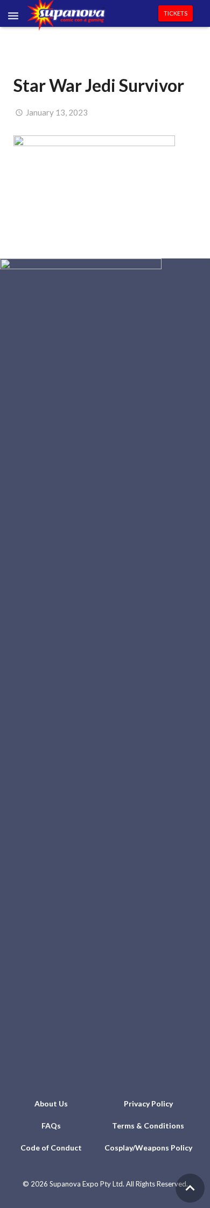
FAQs (51, 1125)
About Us (51, 1103)
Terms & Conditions (148, 1125)
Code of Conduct (51, 1147)
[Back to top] (190, 1188)
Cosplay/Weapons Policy (148, 1147)
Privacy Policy (148, 1103)
